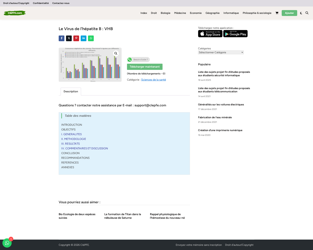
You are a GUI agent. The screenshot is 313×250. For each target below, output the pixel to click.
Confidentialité (41, 3)
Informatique (231, 12)
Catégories (204, 48)
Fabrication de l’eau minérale (215, 117)
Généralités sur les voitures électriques (221, 104)
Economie (196, 12)
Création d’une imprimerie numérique (220, 130)
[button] (116, 53)
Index (144, 12)
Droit (154, 12)
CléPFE (84, 244)
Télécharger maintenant (145, 66)
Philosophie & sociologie (257, 12)
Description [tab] (71, 91)
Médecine (180, 12)
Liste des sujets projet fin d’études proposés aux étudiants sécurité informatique (224, 73)
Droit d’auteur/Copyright (16, 3)
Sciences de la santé (153, 79)
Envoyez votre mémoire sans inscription (199, 244)
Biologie (165, 12)
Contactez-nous (60, 3)
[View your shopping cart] (277, 13)
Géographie (213, 12)
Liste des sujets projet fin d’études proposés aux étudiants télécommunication (224, 90)
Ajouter (289, 12)
